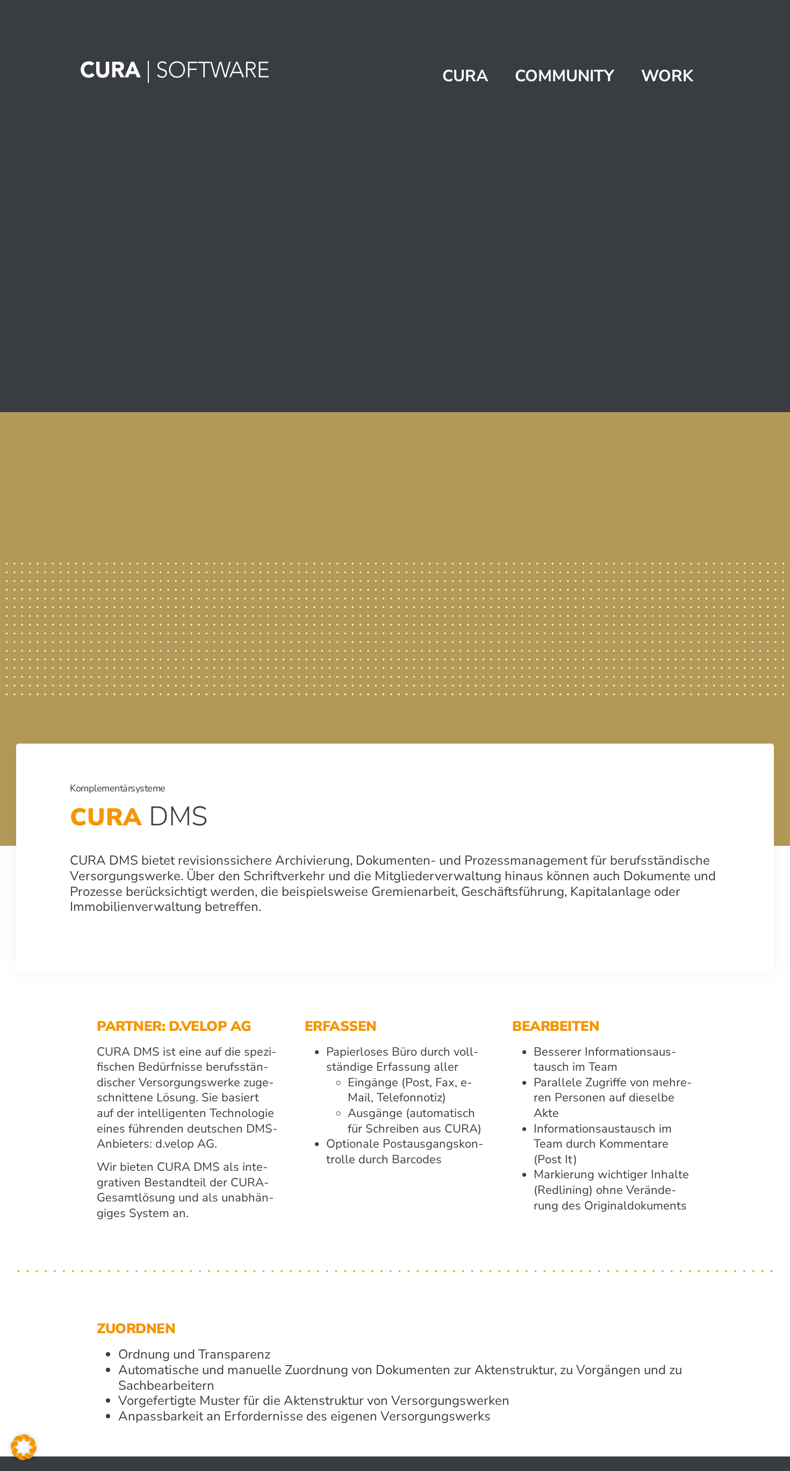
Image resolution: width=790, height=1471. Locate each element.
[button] (23, 1447)
